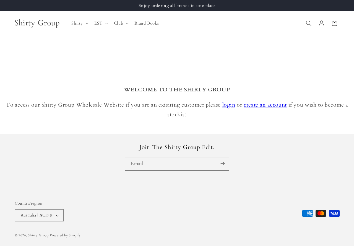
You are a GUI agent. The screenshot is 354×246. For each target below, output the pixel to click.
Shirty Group (38, 235)
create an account (265, 105)
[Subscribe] (222, 163)
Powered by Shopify (65, 235)
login (228, 105)
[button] (79, 23)
